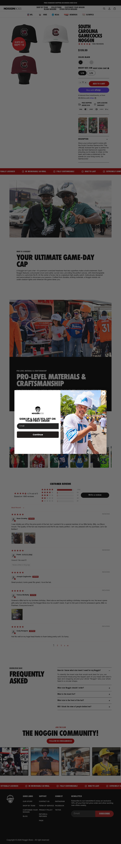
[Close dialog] (104, 393)
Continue (38, 434)
